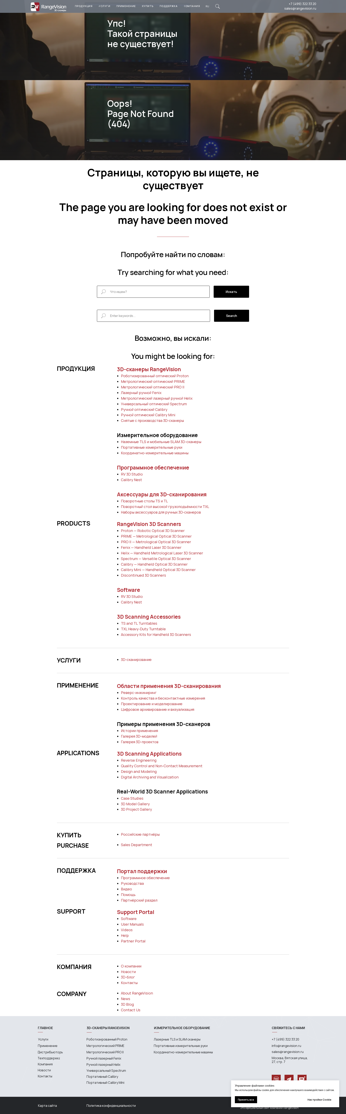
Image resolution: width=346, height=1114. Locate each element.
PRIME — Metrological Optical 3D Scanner (156, 536)
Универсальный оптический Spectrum (154, 403)
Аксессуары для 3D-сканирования (162, 494)
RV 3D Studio (132, 474)
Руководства (132, 883)
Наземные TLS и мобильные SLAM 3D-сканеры (161, 441)
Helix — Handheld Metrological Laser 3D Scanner (162, 553)
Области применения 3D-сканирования (169, 686)
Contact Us (130, 1009)
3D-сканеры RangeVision (149, 369)
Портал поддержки (142, 871)
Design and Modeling (139, 771)
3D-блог (128, 977)
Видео (126, 889)
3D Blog (127, 1004)
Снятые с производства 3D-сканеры (152, 420)
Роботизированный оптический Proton (155, 375)
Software (128, 589)
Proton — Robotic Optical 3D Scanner (153, 530)
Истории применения (139, 730)
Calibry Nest (131, 479)
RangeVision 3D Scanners (149, 524)
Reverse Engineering (138, 760)
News (125, 998)
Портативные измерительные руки (151, 447)
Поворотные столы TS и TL (144, 501)
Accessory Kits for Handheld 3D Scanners (156, 634)
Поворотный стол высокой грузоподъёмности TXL (165, 506)
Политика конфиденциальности (111, 1105)
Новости (128, 971)
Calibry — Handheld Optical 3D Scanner (154, 564)
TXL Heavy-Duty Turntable (143, 628)
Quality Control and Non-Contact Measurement (161, 765)
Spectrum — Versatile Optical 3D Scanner (156, 558)
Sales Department (136, 844)
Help (125, 935)
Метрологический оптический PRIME (153, 381)
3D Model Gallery (135, 803)
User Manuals (132, 924)
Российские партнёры (140, 834)
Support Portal (135, 912)
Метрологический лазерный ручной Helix (156, 398)
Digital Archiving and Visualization (150, 777)
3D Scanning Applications (149, 753)
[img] (217, 6)
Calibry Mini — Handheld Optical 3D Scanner (158, 569)
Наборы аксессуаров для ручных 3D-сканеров (161, 512)
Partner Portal (133, 941)
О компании (131, 966)
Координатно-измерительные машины (154, 452)
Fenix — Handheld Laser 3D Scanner (151, 547)
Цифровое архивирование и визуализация (157, 709)
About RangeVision (137, 993)
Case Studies (132, 798)
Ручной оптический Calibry (144, 409)
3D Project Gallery (136, 809)
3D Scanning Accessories (149, 616)
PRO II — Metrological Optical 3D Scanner (156, 541)
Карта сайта (47, 1105)
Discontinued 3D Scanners (143, 575)
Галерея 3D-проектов (139, 741)
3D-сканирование (136, 659)
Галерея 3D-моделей (139, 736)
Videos (127, 929)
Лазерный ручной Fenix (141, 392)
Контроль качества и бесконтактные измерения (163, 698)
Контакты (129, 982)
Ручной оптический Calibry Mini (148, 414)
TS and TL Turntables (139, 623)
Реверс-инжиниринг (139, 692)
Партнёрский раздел (139, 900)
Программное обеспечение (153, 467)
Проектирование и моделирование (151, 703)
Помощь (128, 894)
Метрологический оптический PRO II (152, 387)
